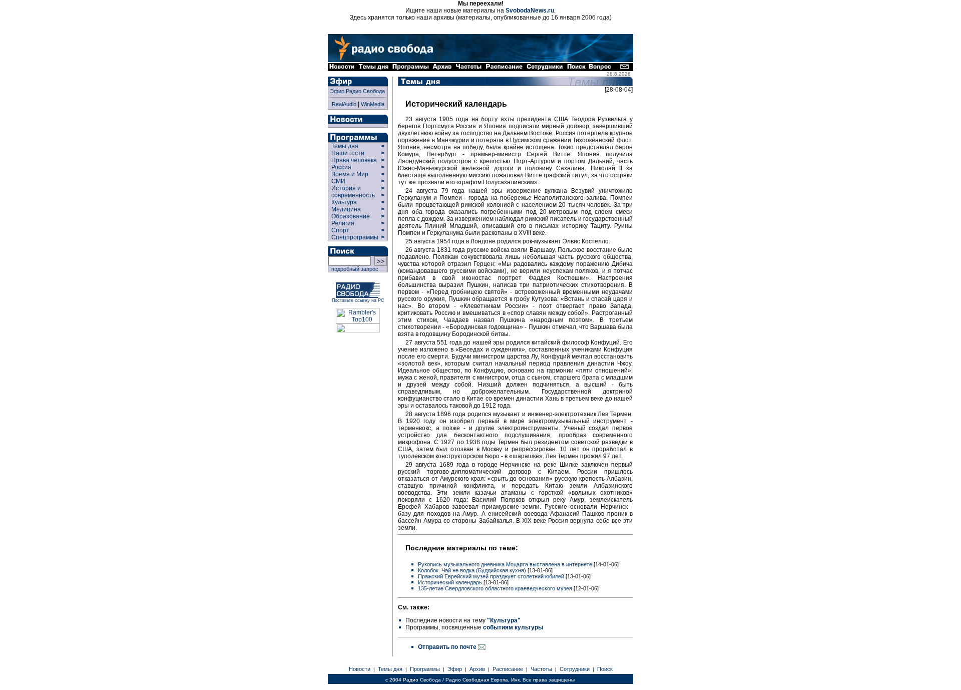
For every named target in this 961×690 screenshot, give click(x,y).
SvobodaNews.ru (530, 10)
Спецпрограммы (354, 237)
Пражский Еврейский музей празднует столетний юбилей (491, 576)
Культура (344, 202)
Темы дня (344, 146)
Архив (477, 669)
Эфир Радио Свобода (357, 91)
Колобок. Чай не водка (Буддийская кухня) (472, 570)
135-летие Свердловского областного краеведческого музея (495, 588)
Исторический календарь (450, 582)
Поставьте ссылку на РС (358, 300)
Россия (341, 167)
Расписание (508, 669)
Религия (342, 223)
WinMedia (372, 104)
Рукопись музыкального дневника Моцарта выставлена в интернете (505, 564)
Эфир (454, 669)
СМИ (338, 181)
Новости (359, 669)
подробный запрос (353, 269)
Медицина (346, 209)
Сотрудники (574, 669)
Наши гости (347, 153)
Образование (350, 216)
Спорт (339, 230)
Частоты (541, 669)
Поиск (605, 669)
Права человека (354, 160)
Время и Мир (349, 174)
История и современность (353, 192)
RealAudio (344, 104)
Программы (424, 669)
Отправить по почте (448, 646)
